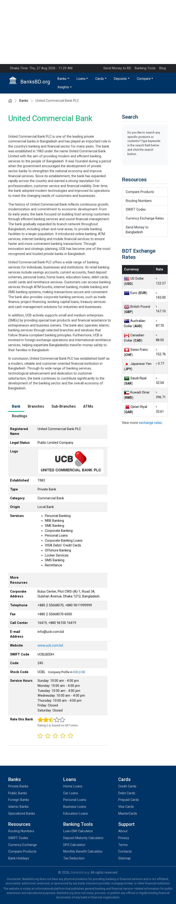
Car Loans (70, 793)
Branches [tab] (36, 406)
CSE (82, 672)
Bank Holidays (18, 858)
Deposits (120, 79)
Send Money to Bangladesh (137, 229)
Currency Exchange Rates (145, 218)
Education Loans (75, 814)
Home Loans (72, 786)
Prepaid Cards (128, 800)
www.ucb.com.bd (50, 645)
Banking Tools (145, 68)
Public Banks (17, 793)
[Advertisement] (88, 32)
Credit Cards (127, 786)
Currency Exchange (22, 845)
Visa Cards (126, 807)
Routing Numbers (139, 201)
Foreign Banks (18, 800)
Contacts (125, 851)
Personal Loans (74, 800)
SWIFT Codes (136, 209)
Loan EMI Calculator (78, 831)
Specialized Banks (21, 814)
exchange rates (150, 423)
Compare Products (140, 192)
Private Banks (18, 786)
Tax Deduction (74, 858)
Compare (144, 79)
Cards (99, 79)
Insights (63, 87)
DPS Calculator (74, 845)
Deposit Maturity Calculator (83, 838)
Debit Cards (126, 793)
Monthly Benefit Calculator (83, 851)
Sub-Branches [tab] (64, 406)
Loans (81, 79)
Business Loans (74, 807)
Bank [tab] (16, 406)
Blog (162, 68)
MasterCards (127, 814)
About (122, 831)
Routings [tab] (19, 416)
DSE (75, 672)
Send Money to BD (117, 68)
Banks (62, 79)
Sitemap (124, 858)
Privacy (123, 838)
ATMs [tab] (88, 406)
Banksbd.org (80, 873)
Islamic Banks (18, 807)
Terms (123, 845)
